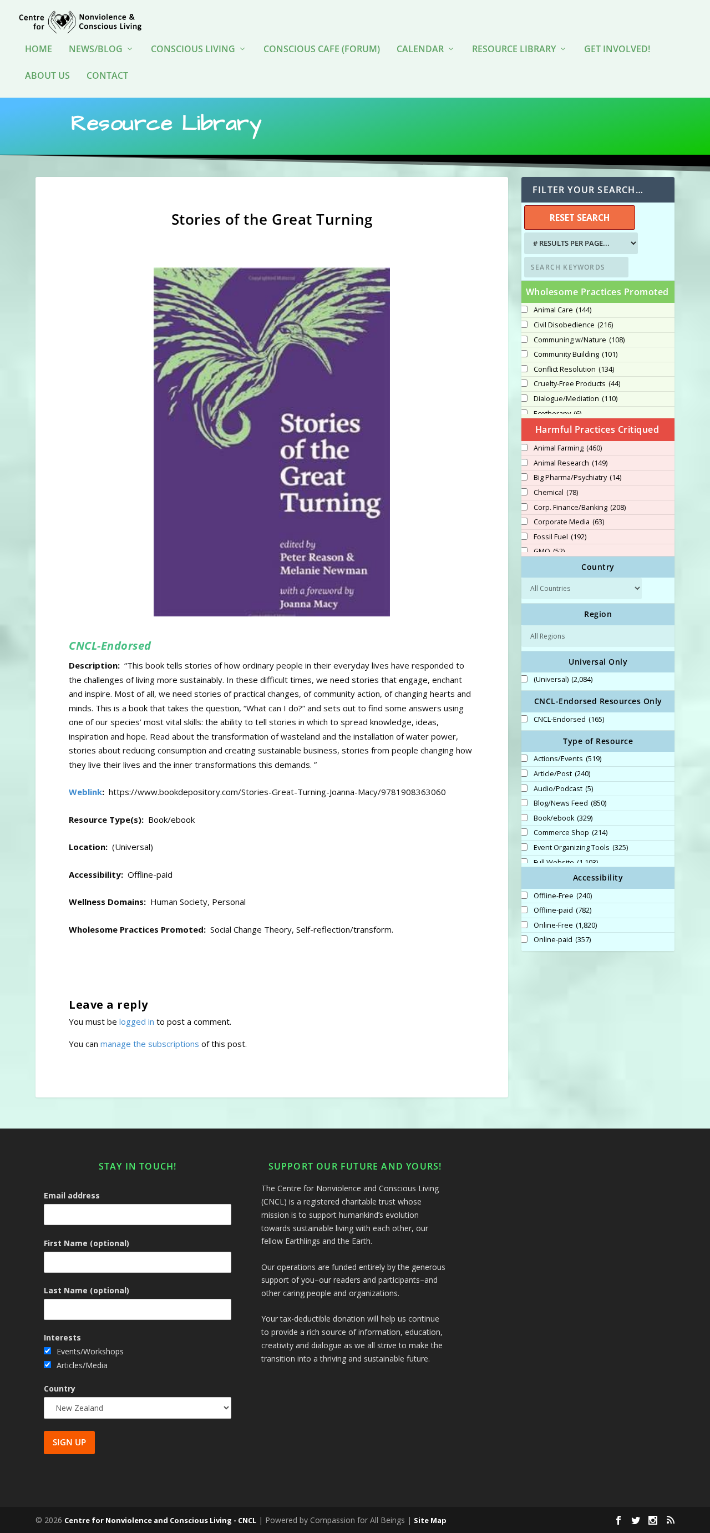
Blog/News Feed (570, 803)
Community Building (575, 354)
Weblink (85, 791)
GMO (549, 551)
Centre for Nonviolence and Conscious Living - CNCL (160, 1520)
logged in (136, 1021)
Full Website (566, 862)
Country (59, 1388)
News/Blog (96, 49)
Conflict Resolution (574, 369)
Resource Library (514, 49)
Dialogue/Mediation (575, 398)
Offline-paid (562, 910)
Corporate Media (569, 522)
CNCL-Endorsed (569, 719)
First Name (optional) (86, 1243)
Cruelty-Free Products (577, 384)
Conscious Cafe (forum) (321, 49)
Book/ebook (563, 818)
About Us (47, 76)
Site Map (430, 1520)
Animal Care (562, 310)
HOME (38, 49)
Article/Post (562, 774)
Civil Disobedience (573, 325)
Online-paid (562, 939)
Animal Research (570, 463)
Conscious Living (193, 49)
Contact (107, 76)
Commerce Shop (570, 832)
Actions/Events (567, 759)
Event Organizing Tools (581, 847)
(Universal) (563, 679)
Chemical (556, 492)
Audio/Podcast (563, 789)
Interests (62, 1337)
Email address (72, 1195)
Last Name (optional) (86, 1290)
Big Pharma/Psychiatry (577, 477)
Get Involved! (617, 49)
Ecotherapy (557, 413)
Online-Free (565, 925)
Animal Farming (568, 448)
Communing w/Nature (579, 340)
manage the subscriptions (149, 1043)
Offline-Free (563, 896)
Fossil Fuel (560, 537)
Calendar (420, 49)
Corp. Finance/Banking (580, 507)
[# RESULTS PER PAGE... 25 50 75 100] (579, 243)
